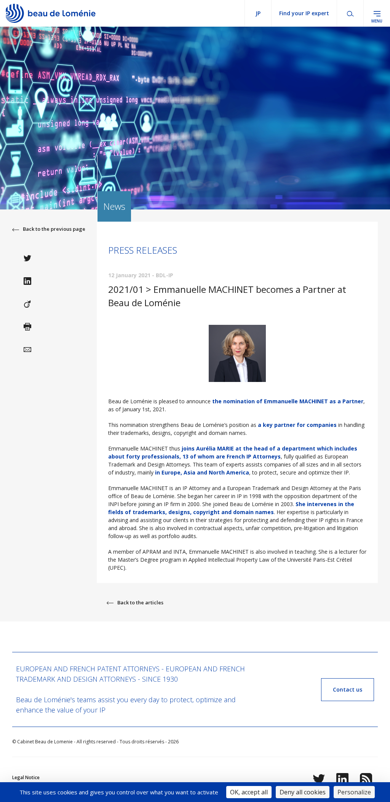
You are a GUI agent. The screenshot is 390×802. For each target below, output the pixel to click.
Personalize (354, 792)
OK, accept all (249, 792)
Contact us (347, 689)
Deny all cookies (303, 792)
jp (258, 13)
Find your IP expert (304, 13)
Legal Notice (26, 777)
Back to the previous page (54, 228)
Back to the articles (140, 602)
